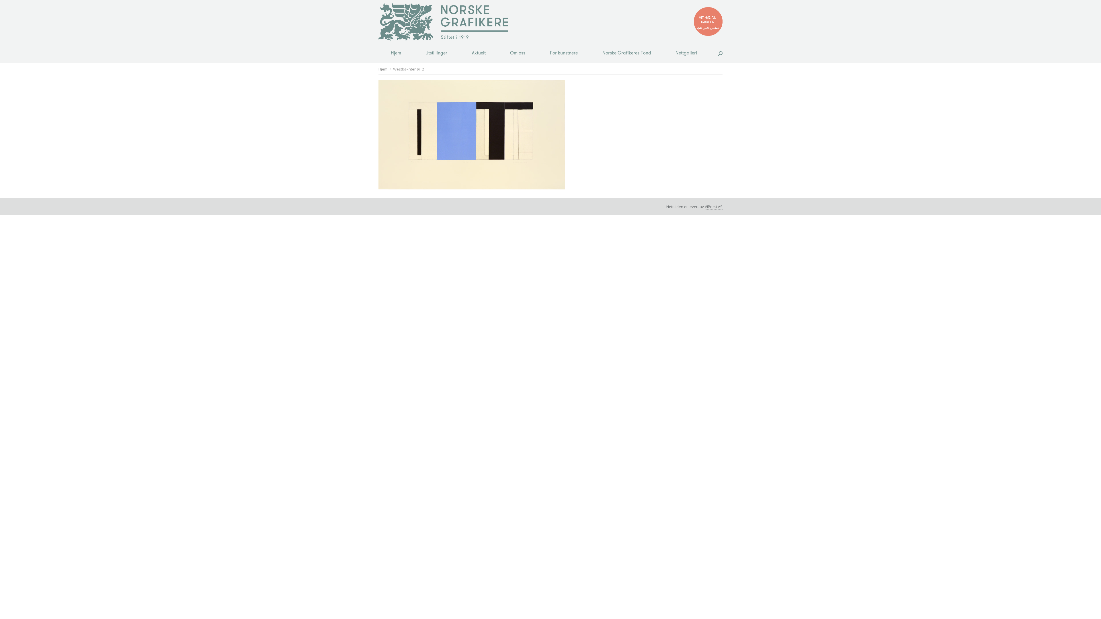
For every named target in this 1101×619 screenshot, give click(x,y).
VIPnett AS (714, 206)
